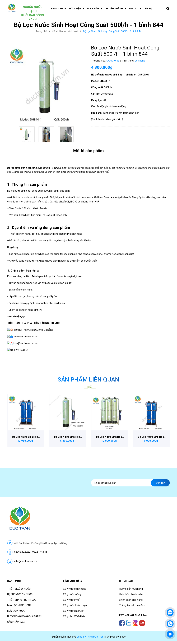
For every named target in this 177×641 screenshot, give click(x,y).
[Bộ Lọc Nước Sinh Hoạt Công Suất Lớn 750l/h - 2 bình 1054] (26, 412)
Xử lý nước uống (72, 594)
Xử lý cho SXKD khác (74, 616)
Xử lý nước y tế (71, 599)
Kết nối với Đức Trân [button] (133, 615)
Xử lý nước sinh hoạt (74, 588)
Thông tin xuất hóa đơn (132, 605)
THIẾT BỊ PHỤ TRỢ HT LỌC (21, 599)
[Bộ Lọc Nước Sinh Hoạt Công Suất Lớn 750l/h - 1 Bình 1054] (67, 412)
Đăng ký (160, 482)
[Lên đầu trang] (170, 602)
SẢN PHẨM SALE (16, 621)
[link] (26, 336)
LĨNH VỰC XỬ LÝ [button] (72, 581)
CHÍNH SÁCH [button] (127, 581)
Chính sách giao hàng (131, 599)
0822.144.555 (39, 551)
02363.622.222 (22, 551)
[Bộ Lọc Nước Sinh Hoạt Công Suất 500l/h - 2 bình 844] (151, 412)
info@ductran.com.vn (26, 561)
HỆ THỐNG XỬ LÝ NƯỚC (19, 594)
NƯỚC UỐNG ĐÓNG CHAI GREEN (24, 616)
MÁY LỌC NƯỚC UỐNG (19, 605)
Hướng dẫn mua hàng (131, 588)
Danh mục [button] (14, 581)
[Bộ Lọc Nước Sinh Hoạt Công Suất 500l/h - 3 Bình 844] (109, 412)
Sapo (123, 636)
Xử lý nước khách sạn (75, 605)
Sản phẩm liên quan (88, 379)
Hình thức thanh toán (131, 594)
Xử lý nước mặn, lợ (73, 610)
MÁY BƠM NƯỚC (16, 610)
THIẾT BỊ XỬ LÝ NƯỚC (19, 588)
